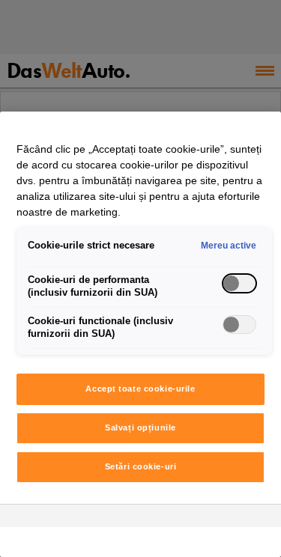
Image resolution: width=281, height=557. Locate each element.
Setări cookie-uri (141, 466)
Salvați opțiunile (140, 427)
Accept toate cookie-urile (140, 388)
